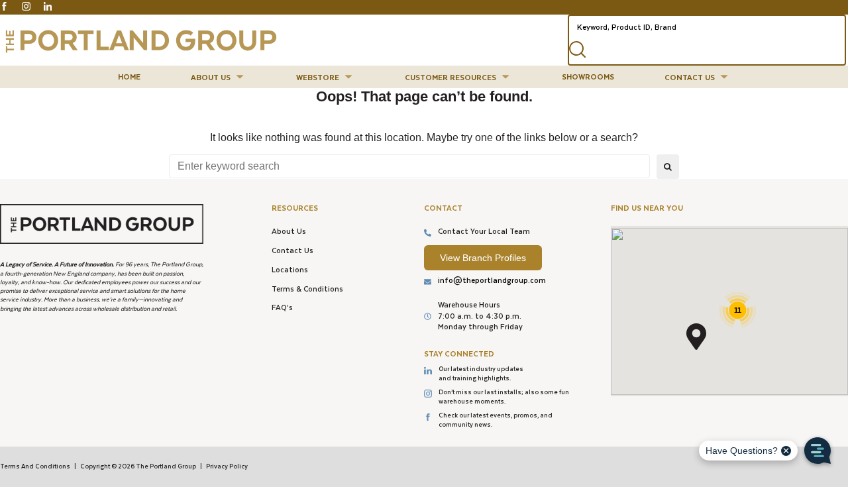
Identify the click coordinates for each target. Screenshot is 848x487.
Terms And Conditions (35, 466)
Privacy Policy (227, 466)
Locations (290, 269)
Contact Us (292, 250)
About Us (289, 231)
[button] (218, 77)
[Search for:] (409, 166)
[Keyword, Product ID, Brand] (707, 26)
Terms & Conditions (307, 288)
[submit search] (580, 51)
